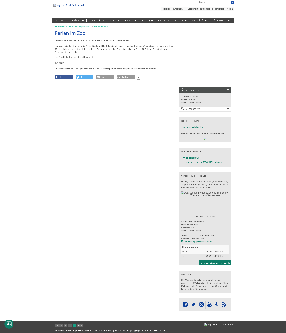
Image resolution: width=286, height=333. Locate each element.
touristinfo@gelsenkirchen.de (198, 241)
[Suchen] (232, 2)
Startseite (59, 330)
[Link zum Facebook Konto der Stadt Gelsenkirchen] (185, 305)
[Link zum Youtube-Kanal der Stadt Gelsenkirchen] (209, 305)
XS (56, 325)
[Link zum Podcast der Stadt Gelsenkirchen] (216, 305)
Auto (80, 325)
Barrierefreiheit (106, 330)
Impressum (78, 330)
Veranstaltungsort (195, 90)
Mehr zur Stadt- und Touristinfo (215, 263)
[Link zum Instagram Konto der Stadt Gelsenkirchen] (201, 305)
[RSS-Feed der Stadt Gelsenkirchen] (224, 305)
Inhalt (68, 330)
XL (74, 325)
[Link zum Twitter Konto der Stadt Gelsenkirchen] (193, 305)
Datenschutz (91, 330)
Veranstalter (192, 109)
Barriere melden (122, 330)
